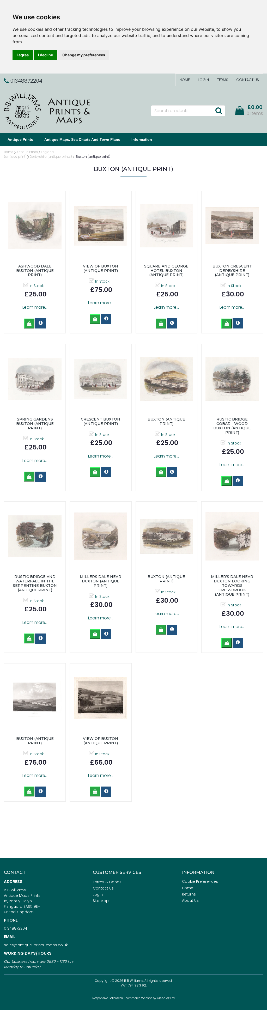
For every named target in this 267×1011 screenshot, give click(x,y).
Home (184, 79)
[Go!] (218, 110)
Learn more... (34, 307)
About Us (190, 900)
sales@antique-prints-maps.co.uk (36, 945)
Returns (189, 894)
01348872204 (15, 928)
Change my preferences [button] (83, 55)
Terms (222, 79)
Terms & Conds (107, 882)
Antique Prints (20, 139)
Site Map (101, 900)
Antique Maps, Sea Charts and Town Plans (82, 139)
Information (141, 139)
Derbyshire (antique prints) (51, 156)
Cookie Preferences (200, 881)
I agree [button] (23, 55)
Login (203, 79)
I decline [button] (45, 55)
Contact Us (247, 79)
